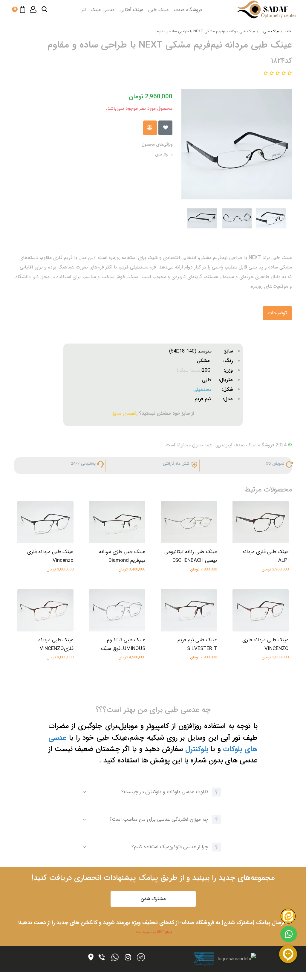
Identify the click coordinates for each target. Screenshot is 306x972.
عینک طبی (158, 9)
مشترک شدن (153, 899)
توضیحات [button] (277, 313)
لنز (83, 9)
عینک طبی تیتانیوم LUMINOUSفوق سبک (123, 644)
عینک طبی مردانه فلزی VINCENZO (265, 644)
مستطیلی (202, 389)
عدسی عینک (103, 9)
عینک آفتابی (131, 9)
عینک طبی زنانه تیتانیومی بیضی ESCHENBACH (190, 556)
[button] (44, 9)
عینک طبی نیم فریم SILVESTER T (197, 644)
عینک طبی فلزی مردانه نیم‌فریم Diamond (122, 556)
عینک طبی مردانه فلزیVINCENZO (56, 644)
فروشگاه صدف (188, 9)
